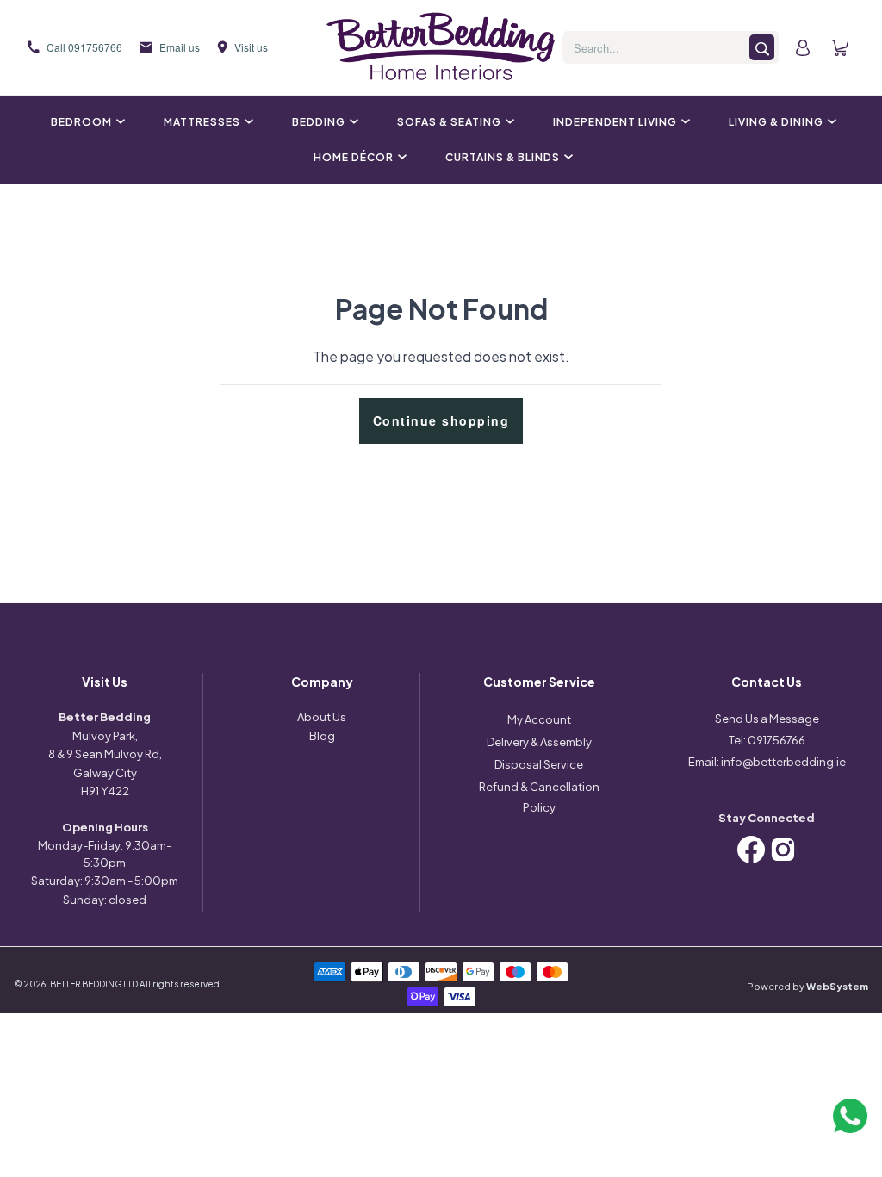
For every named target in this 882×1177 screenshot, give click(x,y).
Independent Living (615, 121)
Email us (179, 47)
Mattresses (202, 121)
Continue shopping (441, 420)
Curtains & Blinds (502, 157)
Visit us (251, 47)
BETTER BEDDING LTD (94, 984)
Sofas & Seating (449, 121)
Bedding (318, 121)
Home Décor (354, 157)
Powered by (807, 986)
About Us (321, 717)
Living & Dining (776, 121)
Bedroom (81, 121)
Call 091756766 (84, 47)
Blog (322, 736)
